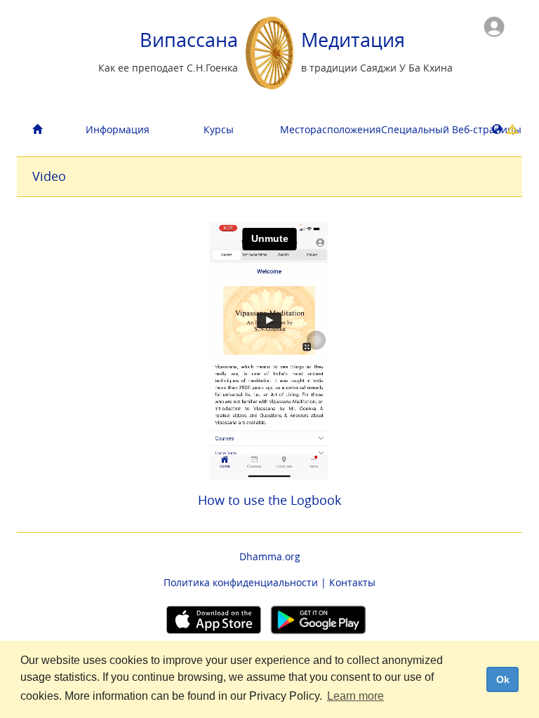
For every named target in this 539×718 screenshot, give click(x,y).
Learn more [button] (355, 696)
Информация (117, 129)
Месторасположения (325, 129)
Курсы (219, 129)
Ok (503, 679)
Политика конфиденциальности (241, 582)
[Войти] (494, 25)
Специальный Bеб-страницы (426, 129)
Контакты (352, 582)
